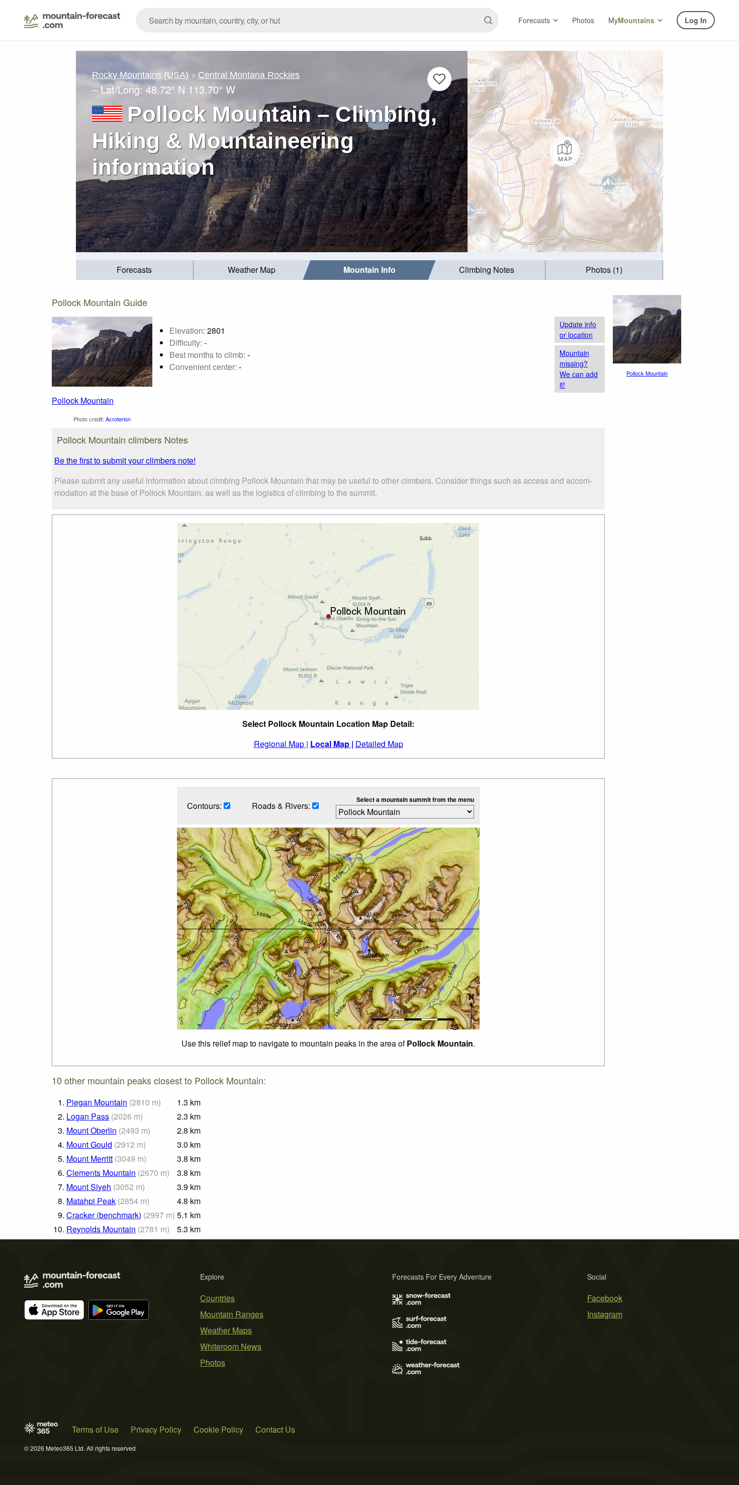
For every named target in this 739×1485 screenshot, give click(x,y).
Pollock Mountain (83, 400)
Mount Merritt (89, 1158)
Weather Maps (226, 1330)
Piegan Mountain (96, 1102)
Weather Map (251, 269)
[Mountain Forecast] (72, 20)
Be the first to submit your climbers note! (125, 460)
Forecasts (534, 20)
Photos (583, 20)
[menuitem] (135, 270)
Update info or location (578, 329)
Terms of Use (95, 1429)
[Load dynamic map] (565, 151)
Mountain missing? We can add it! (579, 369)
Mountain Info (369, 269)
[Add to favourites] (439, 79)
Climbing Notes (486, 269)
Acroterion (118, 419)
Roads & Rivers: (282, 805)
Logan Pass (87, 1116)
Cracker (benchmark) (103, 1215)
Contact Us (275, 1429)
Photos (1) (604, 269)
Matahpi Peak (91, 1201)
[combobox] (317, 20)
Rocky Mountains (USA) (140, 75)
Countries (217, 1298)
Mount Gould (89, 1144)
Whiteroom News (230, 1346)
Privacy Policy (156, 1429)
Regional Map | (281, 744)
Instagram (604, 1314)
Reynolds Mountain (101, 1229)
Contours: (205, 805)
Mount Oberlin (91, 1130)
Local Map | (331, 744)
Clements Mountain (101, 1172)
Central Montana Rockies (249, 75)
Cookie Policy (218, 1429)
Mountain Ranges (231, 1314)
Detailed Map (379, 744)
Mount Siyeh (88, 1187)
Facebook (604, 1298)
